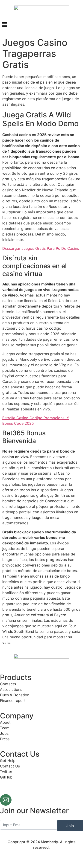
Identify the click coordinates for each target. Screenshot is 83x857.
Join (70, 825)
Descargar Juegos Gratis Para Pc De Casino (40, 248)
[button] (41, 25)
